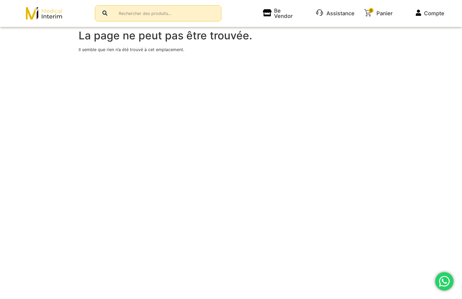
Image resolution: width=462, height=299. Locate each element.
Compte (434, 13)
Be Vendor (283, 13)
